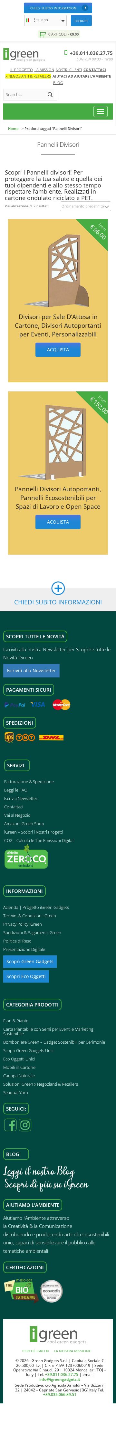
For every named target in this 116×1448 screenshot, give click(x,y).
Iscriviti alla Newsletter (31, 670)
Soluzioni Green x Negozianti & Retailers (40, 1084)
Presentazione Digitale (24, 949)
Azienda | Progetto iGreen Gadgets (36, 907)
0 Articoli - (63, 34)
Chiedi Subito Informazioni (53, 8)
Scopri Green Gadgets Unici (28, 1050)
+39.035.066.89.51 (59, 1394)
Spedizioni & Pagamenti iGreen (32, 932)
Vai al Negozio (17, 815)
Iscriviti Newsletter (20, 798)
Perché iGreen (35, 1350)
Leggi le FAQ (15, 790)
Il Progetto (21, 69)
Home (13, 128)
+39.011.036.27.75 (91, 53)
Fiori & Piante (15, 1021)
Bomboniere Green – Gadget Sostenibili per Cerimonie (54, 1042)
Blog (58, 82)
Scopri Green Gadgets (29, 961)
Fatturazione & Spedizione (29, 781)
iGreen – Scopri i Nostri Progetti (33, 832)
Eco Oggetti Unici (19, 1059)
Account (81, 20)
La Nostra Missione (72, 1350)
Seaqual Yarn (15, 1092)
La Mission (44, 69)
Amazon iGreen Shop (24, 823)
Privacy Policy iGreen (22, 924)
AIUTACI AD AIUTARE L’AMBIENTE (82, 76)
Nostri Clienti (69, 69)
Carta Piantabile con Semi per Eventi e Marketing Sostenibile (48, 1031)
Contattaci (94, 69)
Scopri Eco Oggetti (26, 976)
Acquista (58, 349)
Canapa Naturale (19, 1076)
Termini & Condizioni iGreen (29, 916)
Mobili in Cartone (19, 1067)
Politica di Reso (17, 941)
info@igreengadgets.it (59, 1379)
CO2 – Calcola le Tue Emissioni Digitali (39, 840)
